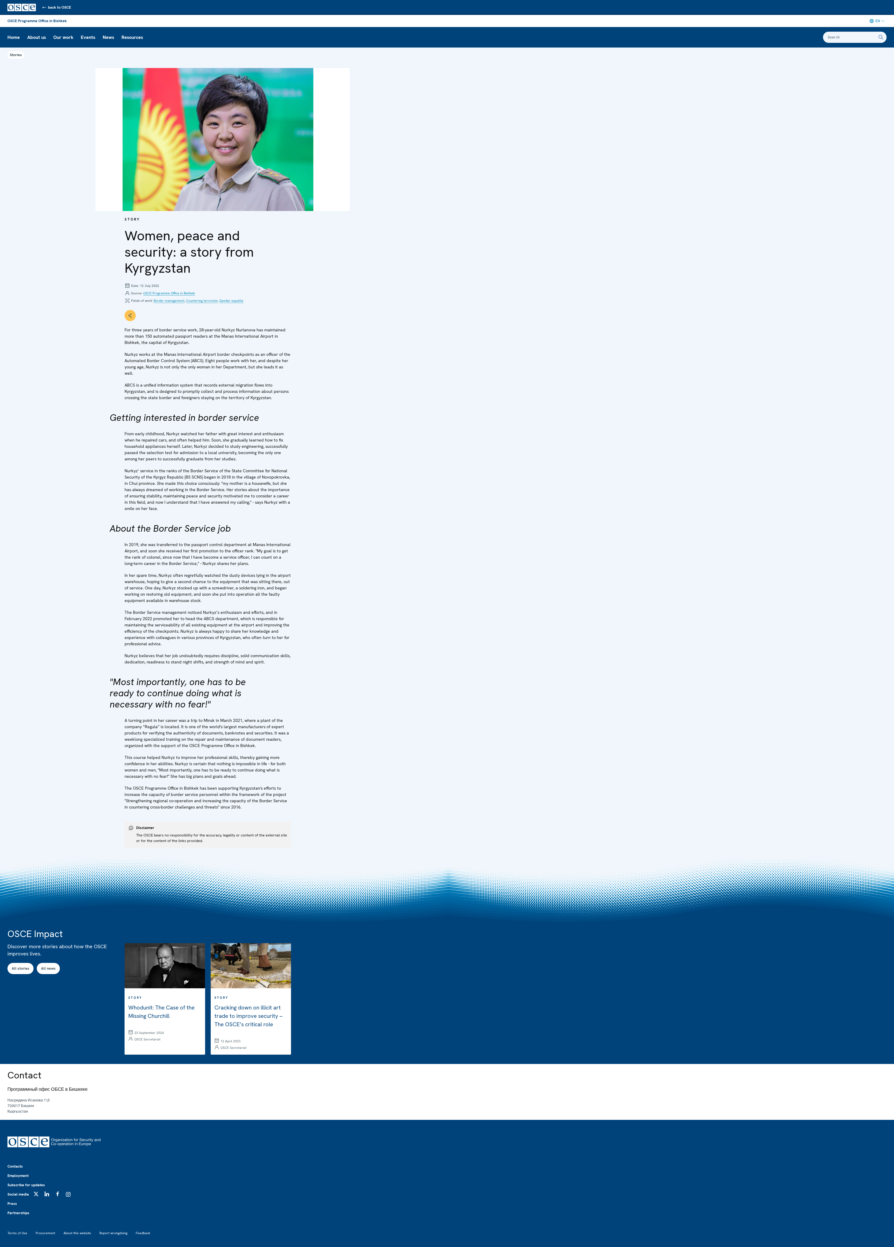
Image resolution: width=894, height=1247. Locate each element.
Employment (18, 1175)
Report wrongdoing (113, 1233)
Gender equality (231, 301)
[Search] (881, 37)
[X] (36, 1193)
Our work (63, 37)
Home (13, 37)
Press (12, 1203)
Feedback (143, 1233)
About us (36, 37)
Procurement (45, 1233)
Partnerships (18, 1212)
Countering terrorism (202, 301)
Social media (18, 1194)
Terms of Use (17, 1233)
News (108, 37)
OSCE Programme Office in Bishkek (37, 20)
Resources (132, 37)
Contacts (15, 1166)
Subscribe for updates (26, 1184)
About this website (77, 1233)
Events (88, 37)
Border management (169, 301)
